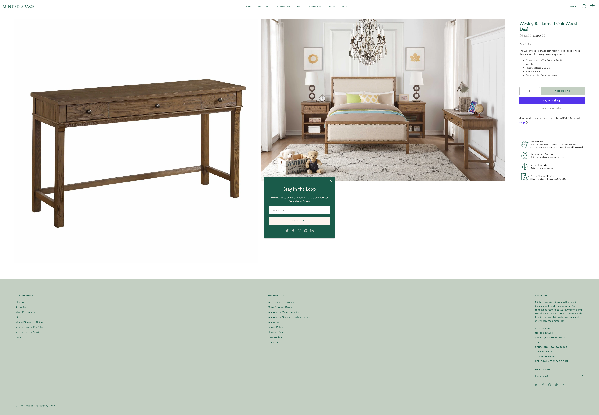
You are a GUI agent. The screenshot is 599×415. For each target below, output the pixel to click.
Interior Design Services (29, 332)
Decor (331, 6)
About (345, 6)
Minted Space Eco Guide (29, 322)
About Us (21, 307)
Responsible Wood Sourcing (284, 312)
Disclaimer (274, 342)
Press (19, 337)
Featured (264, 6)
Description (525, 44)
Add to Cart (563, 91)
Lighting (315, 6)
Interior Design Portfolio (29, 327)
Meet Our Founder (26, 312)
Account (574, 6)
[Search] (584, 6)
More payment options (552, 108)
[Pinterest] (305, 230)
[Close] (330, 180)
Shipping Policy (276, 332)
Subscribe (299, 220)
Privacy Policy (275, 327)
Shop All (20, 302)
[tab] (527, 44)
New (249, 6)
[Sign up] (581, 376)
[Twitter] (287, 230)
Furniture (283, 6)
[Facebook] (293, 230)
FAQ (18, 317)
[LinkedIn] (312, 230)
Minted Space (30, 405)
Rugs (299, 6)
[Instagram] (299, 230)
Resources (273, 322)
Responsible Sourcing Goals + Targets (289, 317)
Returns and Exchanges (281, 302)
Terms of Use (275, 337)
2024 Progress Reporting (282, 307)
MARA (52, 405)
